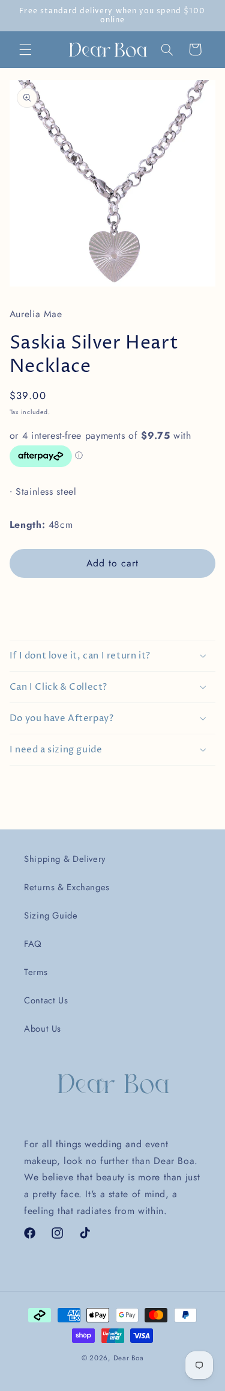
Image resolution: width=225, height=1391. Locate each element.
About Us (42, 1028)
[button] (25, 49)
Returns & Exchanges (67, 887)
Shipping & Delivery (65, 859)
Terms (35, 972)
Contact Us (46, 1000)
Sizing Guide (51, 915)
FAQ (33, 943)
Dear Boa (128, 1358)
